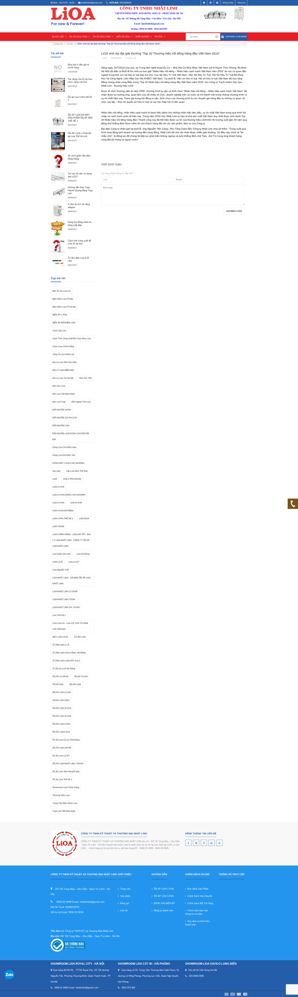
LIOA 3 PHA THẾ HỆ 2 (62, 518)
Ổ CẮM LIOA (80, 637)
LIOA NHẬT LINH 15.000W (64, 591)
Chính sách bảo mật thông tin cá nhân (196, 912)
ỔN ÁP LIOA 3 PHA (102, 36)
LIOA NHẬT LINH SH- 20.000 (66, 607)
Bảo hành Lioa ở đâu (62, 299)
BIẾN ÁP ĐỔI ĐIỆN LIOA (63, 322)
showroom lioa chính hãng (65, 787)
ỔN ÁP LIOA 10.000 (61, 692)
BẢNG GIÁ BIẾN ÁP (163, 903)
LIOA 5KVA (84, 518)
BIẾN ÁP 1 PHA (59, 315)
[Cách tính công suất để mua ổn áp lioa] (58, 246)
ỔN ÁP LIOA (75, 684)
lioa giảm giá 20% (61, 554)
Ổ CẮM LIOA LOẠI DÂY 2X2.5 (66, 661)
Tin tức (70, 44)
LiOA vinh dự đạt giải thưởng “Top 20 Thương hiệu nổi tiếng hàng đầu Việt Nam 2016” (160, 53)
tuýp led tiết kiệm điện (64, 811)
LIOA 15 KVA (58, 503)
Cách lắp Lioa (59, 330)
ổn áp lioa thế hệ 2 (62, 779)
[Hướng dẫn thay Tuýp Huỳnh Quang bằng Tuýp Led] (58, 192)
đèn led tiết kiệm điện (63, 394)
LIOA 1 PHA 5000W (72, 479)
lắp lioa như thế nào (77, 471)
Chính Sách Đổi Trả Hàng (199, 903)
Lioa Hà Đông (83, 554)
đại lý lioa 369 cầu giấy (64, 362)
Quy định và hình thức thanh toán (197, 923)
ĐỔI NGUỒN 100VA (61, 410)
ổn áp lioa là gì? (61, 756)
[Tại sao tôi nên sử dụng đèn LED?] (58, 176)
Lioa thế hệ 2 (59, 615)
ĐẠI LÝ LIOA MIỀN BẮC (63, 370)
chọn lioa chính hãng (63, 346)
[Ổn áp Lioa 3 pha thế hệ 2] (58, 103)
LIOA (54, 479)
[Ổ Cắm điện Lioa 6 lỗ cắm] (58, 261)
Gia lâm (56, 471)
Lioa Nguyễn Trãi (60, 570)
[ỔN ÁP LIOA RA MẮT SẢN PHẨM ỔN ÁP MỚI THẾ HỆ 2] (58, 120)
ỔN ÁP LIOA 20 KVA (61, 716)
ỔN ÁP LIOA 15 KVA (61, 708)
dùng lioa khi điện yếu (63, 455)
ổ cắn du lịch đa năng (63, 668)
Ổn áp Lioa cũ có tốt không (66, 740)
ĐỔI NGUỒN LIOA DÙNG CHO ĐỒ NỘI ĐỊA (70, 436)
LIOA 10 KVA (58, 487)
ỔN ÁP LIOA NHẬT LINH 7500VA (67, 763)
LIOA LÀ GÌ (57, 562)
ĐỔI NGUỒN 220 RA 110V (64, 417)
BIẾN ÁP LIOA (123, 36)
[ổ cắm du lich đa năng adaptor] (58, 210)
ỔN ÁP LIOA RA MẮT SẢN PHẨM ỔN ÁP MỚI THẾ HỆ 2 (80, 118)
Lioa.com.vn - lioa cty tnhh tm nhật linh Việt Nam (70, 626)
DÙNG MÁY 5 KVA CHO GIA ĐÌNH (68, 463)
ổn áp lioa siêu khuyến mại (66, 771)
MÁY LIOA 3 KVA (60, 637)
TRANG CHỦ (58, 36)
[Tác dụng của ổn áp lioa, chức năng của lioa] (58, 85)
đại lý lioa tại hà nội (63, 378)
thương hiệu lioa (61, 795)
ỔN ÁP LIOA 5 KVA (61, 732)
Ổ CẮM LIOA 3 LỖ (60, 645)
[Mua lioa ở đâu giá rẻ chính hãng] (58, 68)
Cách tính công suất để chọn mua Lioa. (71, 338)
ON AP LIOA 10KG (60, 700)
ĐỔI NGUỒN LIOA (60, 425)
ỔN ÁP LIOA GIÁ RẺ (61, 748)
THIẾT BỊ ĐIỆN (142, 36)
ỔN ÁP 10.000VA (60, 676)
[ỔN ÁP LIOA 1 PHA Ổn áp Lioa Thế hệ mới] (58, 141)
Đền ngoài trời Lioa (81, 402)
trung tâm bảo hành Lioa (64, 803)
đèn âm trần (86, 378)
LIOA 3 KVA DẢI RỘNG (63, 510)
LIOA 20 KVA (76, 503)
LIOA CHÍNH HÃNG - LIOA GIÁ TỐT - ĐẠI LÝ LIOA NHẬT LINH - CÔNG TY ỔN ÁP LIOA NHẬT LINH (71, 540)
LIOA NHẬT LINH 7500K (63, 599)
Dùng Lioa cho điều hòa (64, 447)
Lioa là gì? (73, 562)
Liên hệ (123, 910)
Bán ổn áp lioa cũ (61, 291)
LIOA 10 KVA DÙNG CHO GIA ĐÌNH (69, 495)
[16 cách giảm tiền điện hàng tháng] (58, 161)
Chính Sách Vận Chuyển (199, 896)
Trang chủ (124, 889)
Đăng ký (241, 3)
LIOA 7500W (58, 526)
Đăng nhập (228, 3)
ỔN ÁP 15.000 (81, 676)
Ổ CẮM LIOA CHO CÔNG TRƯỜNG (69, 653)
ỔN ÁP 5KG (57, 684)
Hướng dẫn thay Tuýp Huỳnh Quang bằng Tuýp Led (80, 190)
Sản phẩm (124, 896)
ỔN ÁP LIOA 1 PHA (78, 36)
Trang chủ (59, 44)
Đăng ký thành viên (162, 910)
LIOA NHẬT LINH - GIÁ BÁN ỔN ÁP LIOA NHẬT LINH (71, 581)
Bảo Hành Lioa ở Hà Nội (64, 307)
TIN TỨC (159, 36)
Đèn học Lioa (58, 386)
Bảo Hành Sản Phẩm (197, 889)
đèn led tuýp (59, 402)
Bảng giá (124, 903)
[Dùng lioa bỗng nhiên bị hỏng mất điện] (58, 228)
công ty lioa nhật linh (63, 354)
